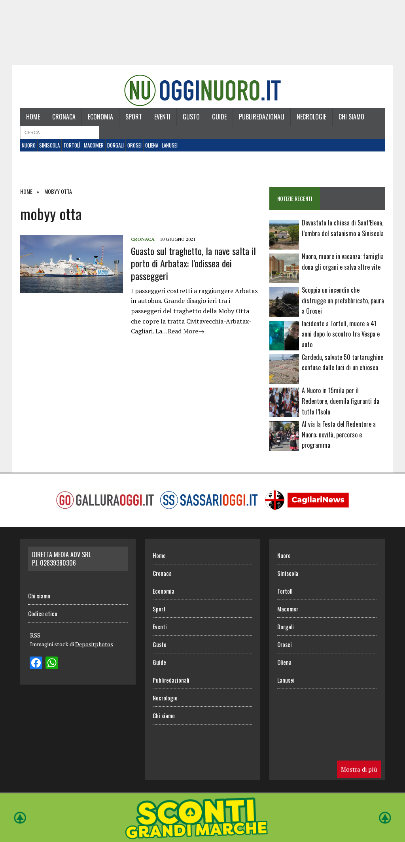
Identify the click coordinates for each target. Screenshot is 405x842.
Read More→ (186, 331)
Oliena (151, 145)
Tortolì (71, 145)
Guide (219, 116)
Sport (133, 116)
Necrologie (311, 116)
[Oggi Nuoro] (202, 90)
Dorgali (115, 145)
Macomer (94, 145)
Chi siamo (351, 116)
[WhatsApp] (52, 664)
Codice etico (42, 613)
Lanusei (170, 145)
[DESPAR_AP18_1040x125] (202, 836)
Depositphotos (94, 644)
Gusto (191, 116)
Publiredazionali (261, 116)
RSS (35, 635)
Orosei (134, 145)
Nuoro (29, 145)
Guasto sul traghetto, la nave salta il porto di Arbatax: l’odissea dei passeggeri (193, 263)
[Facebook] (36, 664)
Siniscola (49, 145)
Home (33, 116)
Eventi (162, 116)
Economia (100, 116)
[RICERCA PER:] (59, 131)
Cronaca (64, 116)
